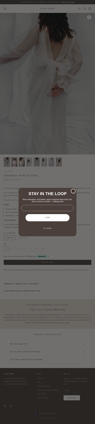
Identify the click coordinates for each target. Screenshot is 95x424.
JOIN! (47, 217)
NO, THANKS (47, 228)
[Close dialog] (73, 191)
